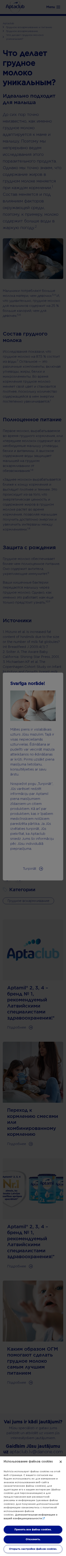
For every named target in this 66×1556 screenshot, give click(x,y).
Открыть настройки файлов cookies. (33, 1548)
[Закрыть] (61, 1462)
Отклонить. (33, 1539)
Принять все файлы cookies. (33, 1529)
